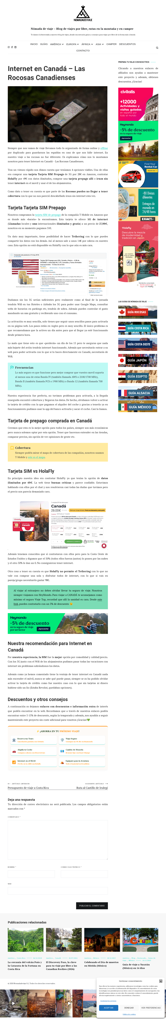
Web (9, 884)
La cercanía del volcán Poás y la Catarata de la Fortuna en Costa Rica (25, 965)
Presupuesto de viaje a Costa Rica (28, 786)
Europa (71, 44)
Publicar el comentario (92, 906)
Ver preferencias (151, 1008)
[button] (161, 981)
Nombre (12, 867)
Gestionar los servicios (108, 1001)
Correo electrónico (71, 867)
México (96, 958)
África (86, 44)
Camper (111, 44)
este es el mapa (36, 457)
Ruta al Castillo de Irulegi (92, 786)
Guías (44, 44)
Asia (98, 44)
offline (104, 148)
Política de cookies (129, 1014)
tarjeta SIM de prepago (48, 214)
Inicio (34, 44)
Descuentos (127, 44)
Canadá (58, 958)
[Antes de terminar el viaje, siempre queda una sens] (69, 1003)
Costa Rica (21, 958)
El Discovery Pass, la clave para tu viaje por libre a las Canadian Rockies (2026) (61, 965)
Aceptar (108, 1008)
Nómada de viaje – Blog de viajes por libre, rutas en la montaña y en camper (82, 29)
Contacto (83, 50)
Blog (133, 958)
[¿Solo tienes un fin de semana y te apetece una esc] (41, 1003)
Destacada (141, 958)
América (55, 44)
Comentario (14, 817)
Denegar (129, 1008)
